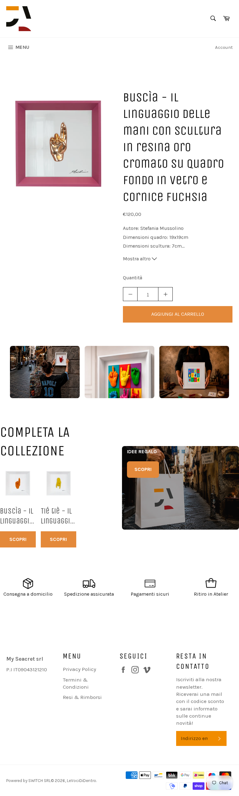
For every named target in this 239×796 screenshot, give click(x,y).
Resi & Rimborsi (82, 697)
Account (224, 47)
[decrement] (130, 294)
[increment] (165, 294)
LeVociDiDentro (81, 780)
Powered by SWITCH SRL (28, 780)
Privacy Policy (79, 669)
